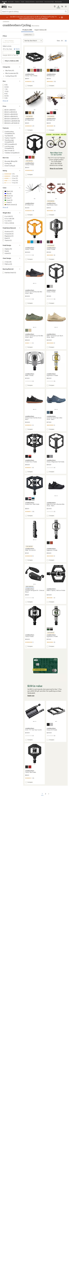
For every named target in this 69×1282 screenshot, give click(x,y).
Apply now (30, 695)
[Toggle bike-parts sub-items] (4, 71)
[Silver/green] (48, 628)
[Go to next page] (48, 793)
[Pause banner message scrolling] (62, 17)
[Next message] (60, 17)
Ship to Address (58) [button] (12, 61)
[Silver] (35, 241)
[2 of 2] (35, 109)
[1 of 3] (33, 67)
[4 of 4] (57, 67)
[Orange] (28, 241)
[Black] (28, 70)
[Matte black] (54, 112)
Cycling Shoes (9, 76)
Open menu (65, 6)
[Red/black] (29, 456)
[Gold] (48, 70)
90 (66, 40)
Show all (5, 101)
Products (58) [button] (27, 30)
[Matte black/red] (51, 112)
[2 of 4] (55, 67)
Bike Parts (8, 70)
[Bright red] (29, 157)
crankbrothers (6, 21)
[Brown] (33, 157)
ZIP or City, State (7, 49)
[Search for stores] (18, 52)
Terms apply (31, 693)
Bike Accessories (10, 73)
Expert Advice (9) (40, 30)
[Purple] (38, 70)
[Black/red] (57, 70)
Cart (62, 6)
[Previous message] (7, 17)
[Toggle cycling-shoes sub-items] (4, 76)
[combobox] (34, 11)
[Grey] (48, 241)
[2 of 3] (34, 67)
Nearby (17, 49)
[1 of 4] (33, 154)
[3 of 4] (56, 67)
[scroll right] (43, 70)
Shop (10, 7)
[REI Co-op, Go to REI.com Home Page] (4, 6)
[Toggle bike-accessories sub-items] (4, 73)
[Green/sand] (26, 330)
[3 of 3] (35, 67)
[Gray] (51, 456)
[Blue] (31, 241)
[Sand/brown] (29, 330)
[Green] (41, 70)
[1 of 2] (34, 109)
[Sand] (31, 70)
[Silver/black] (51, 628)
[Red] (35, 70)
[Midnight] (54, 70)
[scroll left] (26, 70)
